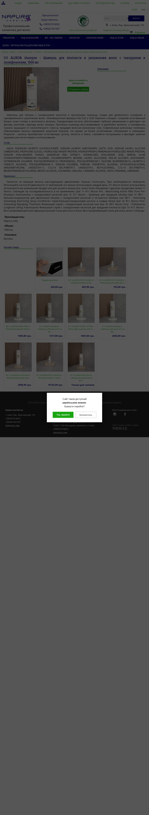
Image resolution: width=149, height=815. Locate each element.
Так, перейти (63, 415)
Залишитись (85, 415)
